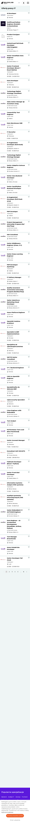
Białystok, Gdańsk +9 (14, 148)
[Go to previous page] (3, 572)
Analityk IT (11, 797)
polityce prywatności (7, 812)
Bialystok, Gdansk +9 (14, 205)
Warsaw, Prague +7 (13, 30)
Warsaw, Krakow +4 (13, 230)
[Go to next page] (26, 572)
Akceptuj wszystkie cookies (15, 815)
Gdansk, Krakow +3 (13, 51)
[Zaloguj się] (23, 3)
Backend (4, 797)
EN (19, 2)
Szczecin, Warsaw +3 (14, 416)
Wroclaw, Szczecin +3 (14, 171)
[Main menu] (28, 3)
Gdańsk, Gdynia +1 (13, 281)
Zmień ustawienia (15, 820)
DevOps (18, 797)
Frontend (24, 797)
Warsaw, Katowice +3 (14, 308)
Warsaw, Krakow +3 (13, 97)
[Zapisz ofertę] (29, 13)
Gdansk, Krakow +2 (13, 61)
